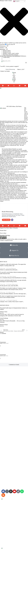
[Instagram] (11, 491)
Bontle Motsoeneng (10, 69)
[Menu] (26, 62)
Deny (5, 56)
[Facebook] (3, 491)
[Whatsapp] (22, 491)
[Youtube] (14, 491)
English (17, 1)
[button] (14, 21)
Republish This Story (5, 235)
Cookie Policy (6, 57)
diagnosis (2, 123)
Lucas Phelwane (12, 268)
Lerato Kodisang (4, 318)
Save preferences (16, 56)
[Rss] (3, 495)
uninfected (2, 129)
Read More (2, 313)
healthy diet (13, 187)
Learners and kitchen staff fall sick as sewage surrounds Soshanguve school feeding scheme (13, 281)
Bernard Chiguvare (12, 300)
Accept (1, 56)
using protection (10, 196)
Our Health (7, 71)
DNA (7, 165)
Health (2, 71)
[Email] (12, 220)
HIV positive (10, 158)
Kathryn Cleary (3, 311)
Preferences (9, 56)
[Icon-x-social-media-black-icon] (7, 491)
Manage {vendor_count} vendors (11, 53)
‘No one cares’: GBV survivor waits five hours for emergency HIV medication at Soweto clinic (12, 315)
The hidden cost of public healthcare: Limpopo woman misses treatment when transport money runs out (13, 289)
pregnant (21, 131)
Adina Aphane (12, 276)
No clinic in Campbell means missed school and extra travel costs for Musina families (12, 296)
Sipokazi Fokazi (4, 324)
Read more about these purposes (10, 54)
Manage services (7, 52)
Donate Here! (3, 230)
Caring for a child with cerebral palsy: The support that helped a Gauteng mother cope (13, 265)
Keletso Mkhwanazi (13, 284)
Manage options (7, 50)
